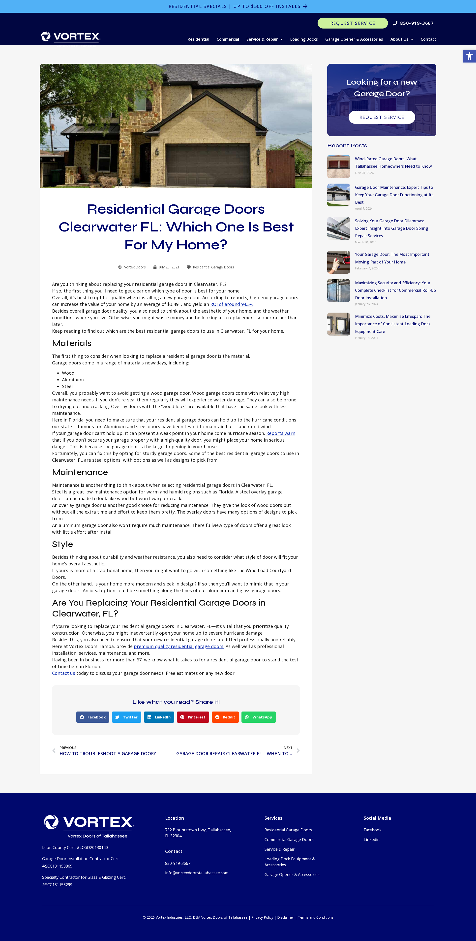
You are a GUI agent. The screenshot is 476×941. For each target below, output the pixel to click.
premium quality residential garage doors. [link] (179, 646)
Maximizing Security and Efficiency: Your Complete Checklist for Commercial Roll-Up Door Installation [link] (395, 290)
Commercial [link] (228, 39)
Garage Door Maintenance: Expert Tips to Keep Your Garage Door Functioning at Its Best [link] (394, 195)
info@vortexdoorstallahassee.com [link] (196, 873)
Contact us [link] (63, 673)
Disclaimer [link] (285, 917)
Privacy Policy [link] (262, 917)
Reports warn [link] (280, 433)
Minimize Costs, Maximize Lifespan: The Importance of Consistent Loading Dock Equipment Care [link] (393, 324)
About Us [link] (399, 39)
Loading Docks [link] (304, 39)
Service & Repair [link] (262, 39)
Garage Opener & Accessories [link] (354, 39)
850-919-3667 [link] (177, 863)
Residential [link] (198, 39)
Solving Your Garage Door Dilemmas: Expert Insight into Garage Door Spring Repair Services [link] (391, 228)
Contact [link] (428, 39)
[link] (469, 56)
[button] (92, 717)
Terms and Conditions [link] (315, 917)
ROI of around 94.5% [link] (231, 304)
